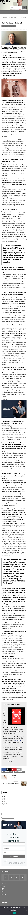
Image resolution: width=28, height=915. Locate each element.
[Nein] (26, 910)
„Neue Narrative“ (17, 740)
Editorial (3, 796)
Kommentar (4, 803)
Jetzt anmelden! (14, 856)
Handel (3, 801)
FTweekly (3, 800)
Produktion (3, 805)
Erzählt (3, 798)
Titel (2, 806)
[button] (3, 769)
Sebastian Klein (8, 771)
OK (14, 912)
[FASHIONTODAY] (14, 9)
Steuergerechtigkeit (19, 771)
